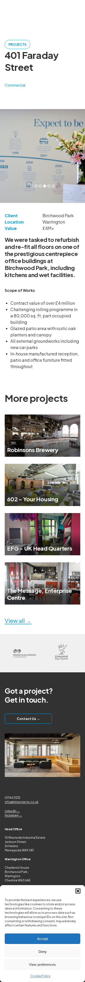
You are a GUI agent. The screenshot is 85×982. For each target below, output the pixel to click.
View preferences (42, 965)
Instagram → (13, 815)
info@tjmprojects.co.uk (21, 802)
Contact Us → (28, 718)
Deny (42, 952)
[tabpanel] (42, 156)
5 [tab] (48, 186)
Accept (42, 939)
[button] (78, 891)
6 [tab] (53, 186)
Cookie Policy (40, 976)
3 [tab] (40, 186)
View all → (18, 620)
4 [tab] (44, 186)
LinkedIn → (12, 811)
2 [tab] (36, 186)
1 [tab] (31, 186)
